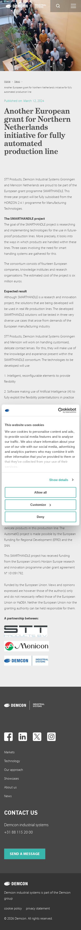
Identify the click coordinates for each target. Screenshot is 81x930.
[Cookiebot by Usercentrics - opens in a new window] (58, 410)
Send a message (25, 854)
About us (10, 787)
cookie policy (13, 908)
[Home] (22, 6)
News (17, 81)
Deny (40, 517)
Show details (58, 480)
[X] (37, 736)
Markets (9, 752)
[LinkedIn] (22, 736)
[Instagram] (51, 736)
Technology (12, 761)
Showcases (11, 778)
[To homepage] (20, 705)
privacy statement (38, 908)
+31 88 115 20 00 (18, 832)
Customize (38, 504)
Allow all (40, 492)
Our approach (13, 770)
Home (7, 81)
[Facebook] (8, 736)
